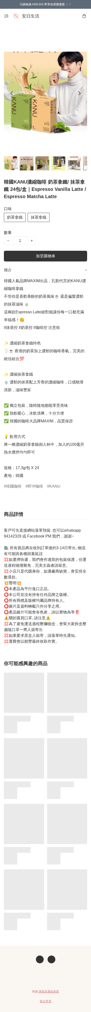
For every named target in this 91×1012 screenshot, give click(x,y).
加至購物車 (45, 256)
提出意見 (45, 1001)
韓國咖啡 (14, 486)
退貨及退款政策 (49, 991)
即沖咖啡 (35, 486)
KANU (54, 486)
